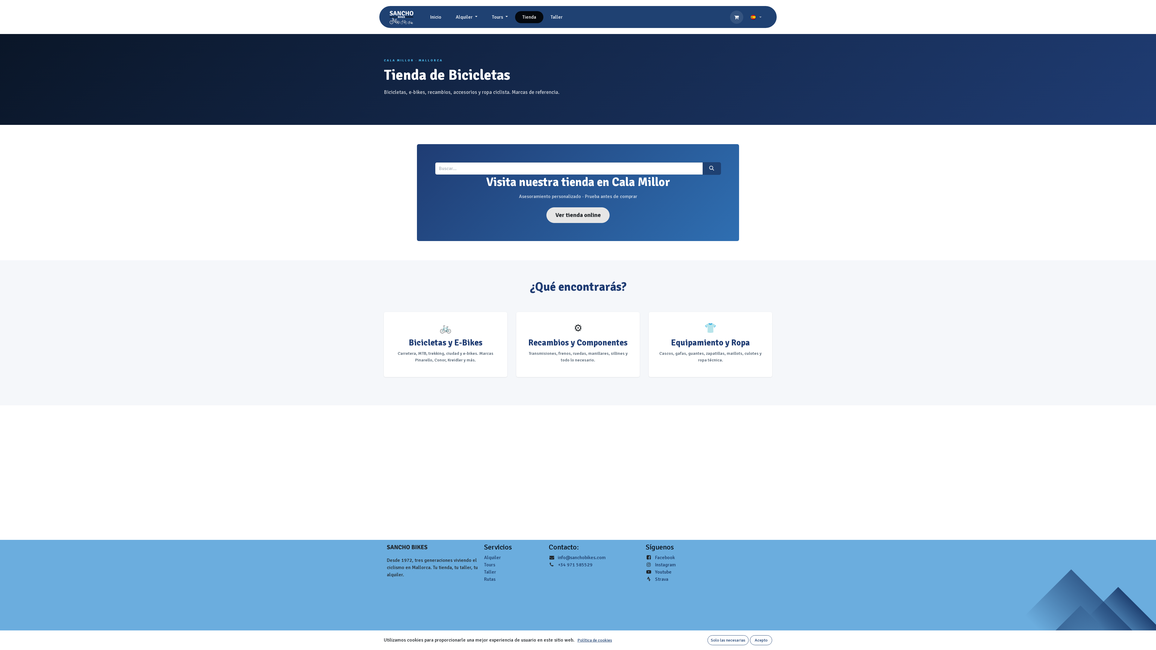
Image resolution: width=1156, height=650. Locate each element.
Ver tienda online (578, 215)
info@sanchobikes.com (582, 558)
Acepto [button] (761, 640)
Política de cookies (594, 640)
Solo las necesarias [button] (728, 640)
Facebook (665, 558)
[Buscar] (712, 168)
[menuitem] (436, 17)
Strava (661, 579)
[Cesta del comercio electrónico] (736, 17)
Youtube (663, 572)
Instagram (665, 565)
